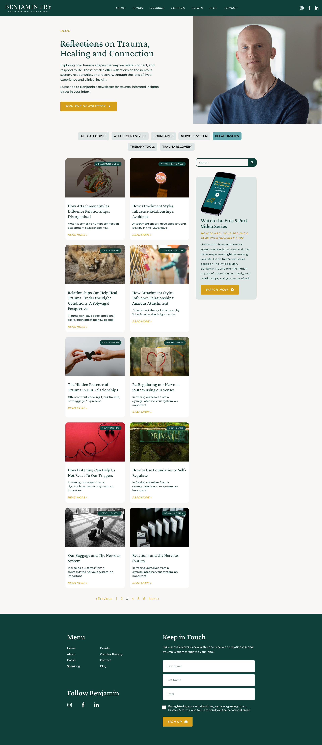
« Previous (103, 599)
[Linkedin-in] (317, 8)
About (121, 8)
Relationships (227, 136)
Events (197, 8)
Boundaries (163, 136)
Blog (213, 8)
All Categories (93, 136)
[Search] (252, 162)
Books (137, 8)
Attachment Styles (130, 136)
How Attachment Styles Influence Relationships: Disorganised (89, 211)
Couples (178, 8)
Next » (154, 599)
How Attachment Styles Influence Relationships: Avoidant (153, 211)
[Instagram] (302, 8)
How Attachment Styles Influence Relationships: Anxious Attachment (153, 298)
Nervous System (194, 136)
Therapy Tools (142, 147)
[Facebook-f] (309, 8)
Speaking (157, 8)
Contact (231, 8)
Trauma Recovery (177, 147)
